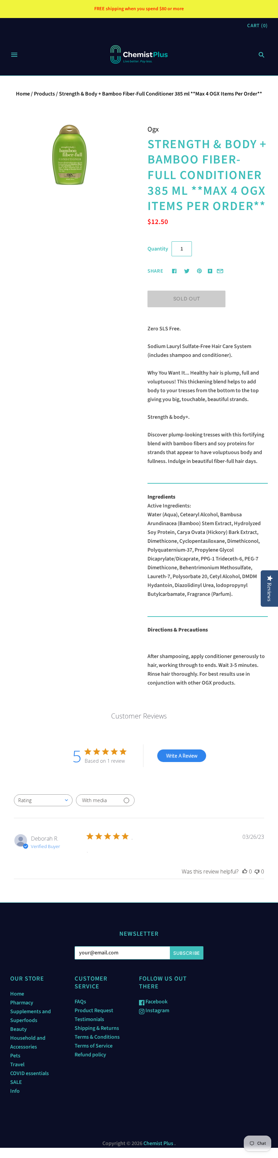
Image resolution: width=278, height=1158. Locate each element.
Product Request (94, 1010)
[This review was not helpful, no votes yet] (257, 871)
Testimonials (89, 1019)
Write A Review (181, 756)
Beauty (18, 1029)
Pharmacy (21, 1002)
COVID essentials (29, 1073)
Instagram (156, 1010)
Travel (17, 1064)
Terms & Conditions (97, 1037)
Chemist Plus (158, 1143)
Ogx (153, 129)
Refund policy (90, 1054)
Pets (15, 1055)
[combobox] (43, 800)
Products (44, 94)
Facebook (155, 1001)
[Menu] (14, 55)
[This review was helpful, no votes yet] (244, 871)
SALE (16, 1082)
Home (23, 94)
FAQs (80, 1001)
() (257, 25)
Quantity (157, 249)
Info (15, 1091)
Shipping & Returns (97, 1028)
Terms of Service (94, 1046)
